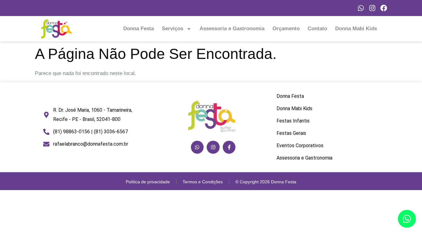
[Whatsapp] (360, 8)
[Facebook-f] (229, 147)
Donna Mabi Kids (356, 28)
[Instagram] (372, 8)
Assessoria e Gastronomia (232, 28)
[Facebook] (383, 8)
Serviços (172, 28)
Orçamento (286, 28)
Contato (317, 28)
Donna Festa (138, 28)
